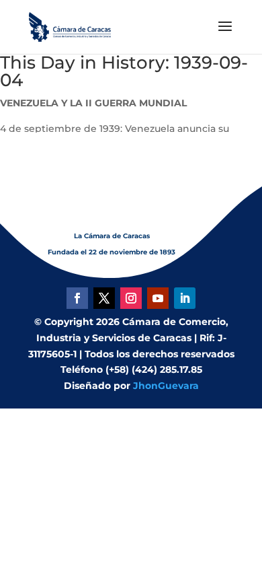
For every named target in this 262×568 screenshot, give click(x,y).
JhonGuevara (166, 386)
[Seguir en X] (104, 298)
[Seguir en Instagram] (131, 298)
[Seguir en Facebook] (77, 298)
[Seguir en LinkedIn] (184, 298)
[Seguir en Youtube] (158, 298)
